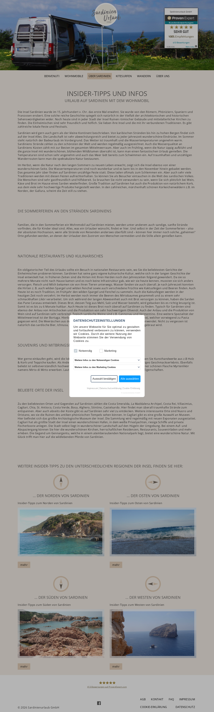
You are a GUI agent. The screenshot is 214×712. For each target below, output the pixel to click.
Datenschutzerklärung (110, 388)
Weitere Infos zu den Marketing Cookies (95, 367)
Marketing (110, 350)
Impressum (92, 388)
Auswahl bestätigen (104, 378)
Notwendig (85, 350)
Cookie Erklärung (131, 388)
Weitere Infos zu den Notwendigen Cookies (97, 360)
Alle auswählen (130, 378)
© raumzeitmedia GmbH (130, 393)
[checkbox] (75, 351)
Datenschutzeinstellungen (99, 320)
